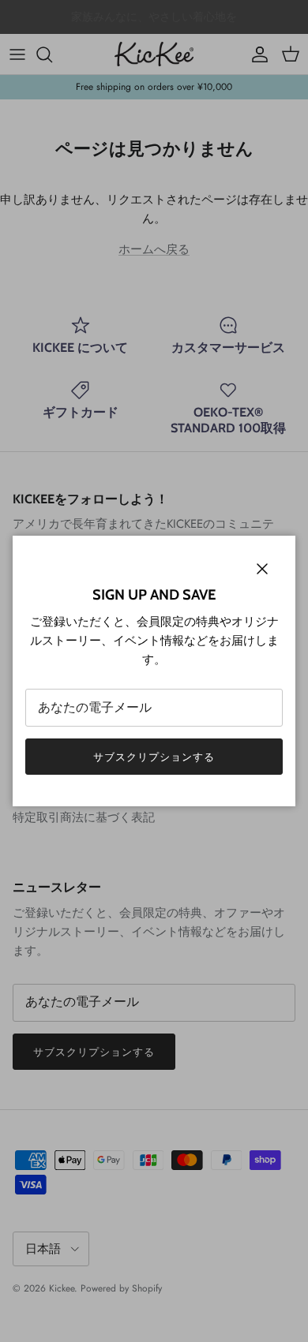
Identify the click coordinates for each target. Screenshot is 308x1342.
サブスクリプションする (154, 757)
